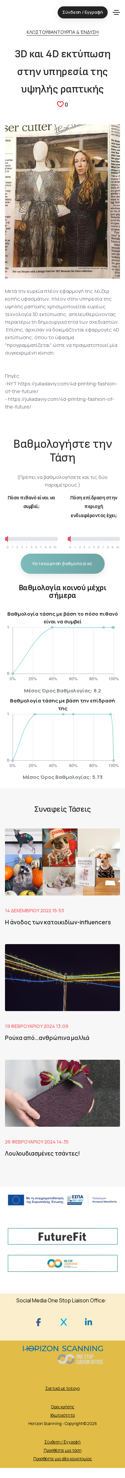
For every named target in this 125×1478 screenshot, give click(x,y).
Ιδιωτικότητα (62, 1415)
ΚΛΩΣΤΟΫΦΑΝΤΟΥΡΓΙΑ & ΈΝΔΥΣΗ (63, 32)
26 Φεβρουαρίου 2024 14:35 (37, 1141)
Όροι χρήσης (62, 1407)
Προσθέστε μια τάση (63, 1450)
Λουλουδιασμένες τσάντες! (42, 1153)
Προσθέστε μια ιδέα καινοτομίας (62, 1459)
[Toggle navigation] (116, 12)
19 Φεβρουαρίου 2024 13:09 (36, 1026)
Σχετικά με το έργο (62, 1388)
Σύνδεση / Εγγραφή (62, 1442)
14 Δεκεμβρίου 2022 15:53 (34, 910)
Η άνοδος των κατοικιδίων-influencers (58, 922)
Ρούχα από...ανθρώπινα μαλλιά (47, 1038)
